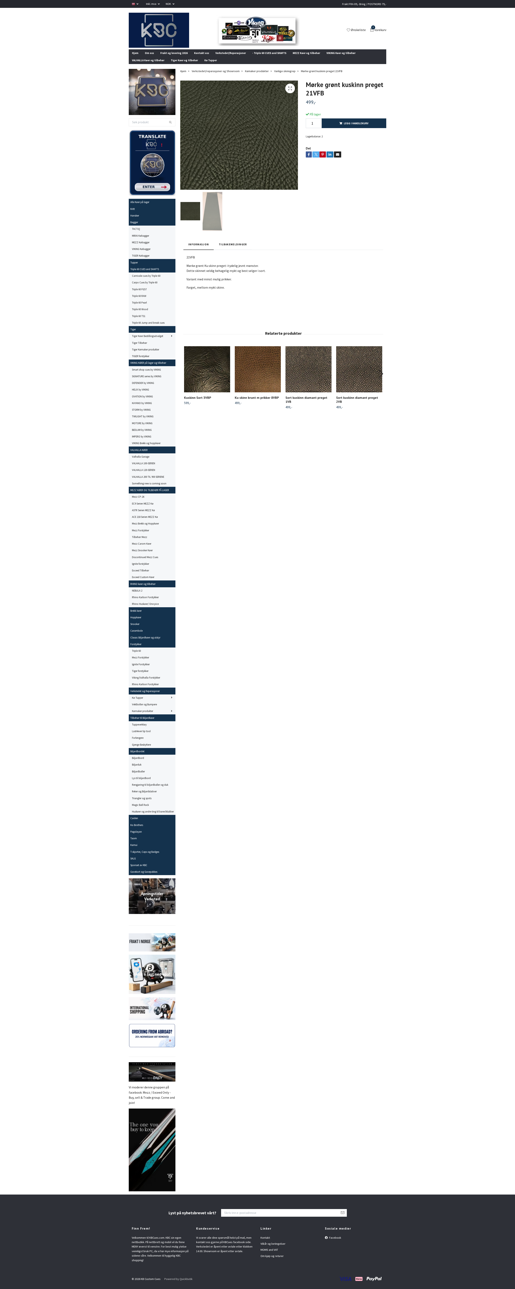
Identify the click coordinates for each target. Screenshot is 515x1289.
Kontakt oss (201, 58)
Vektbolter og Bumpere (144, 709)
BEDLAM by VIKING (142, 435)
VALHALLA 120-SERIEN (143, 475)
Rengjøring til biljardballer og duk (150, 790)
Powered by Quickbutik (178, 1284)
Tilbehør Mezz (139, 542)
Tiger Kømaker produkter (145, 354)
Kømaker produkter (142, 716)
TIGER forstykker (140, 361)
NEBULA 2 (137, 596)
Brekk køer (136, 616)
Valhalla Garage (140, 462)
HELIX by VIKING (140, 395)
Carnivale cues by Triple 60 (146, 281)
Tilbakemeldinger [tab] (233, 249)
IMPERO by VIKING (141, 441)
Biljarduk (136, 770)
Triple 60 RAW (139, 301)
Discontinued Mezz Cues (145, 562)
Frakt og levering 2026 (174, 58)
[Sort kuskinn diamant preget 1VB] (308, 374)
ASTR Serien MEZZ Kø (143, 515)
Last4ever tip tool (141, 736)
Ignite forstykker (140, 569)
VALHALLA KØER (139, 455)
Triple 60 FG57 (139, 294)
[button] (380, 379)
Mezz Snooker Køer (142, 555)
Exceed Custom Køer (143, 582)
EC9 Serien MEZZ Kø (142, 508)
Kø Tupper (210, 65)
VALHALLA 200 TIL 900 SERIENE (148, 482)
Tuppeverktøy (139, 730)
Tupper (134, 267)
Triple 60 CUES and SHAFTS (144, 274)
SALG (133, 863)
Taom (133, 843)
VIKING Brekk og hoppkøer (146, 448)
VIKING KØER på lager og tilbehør (148, 368)
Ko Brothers (136, 830)
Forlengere (137, 743)
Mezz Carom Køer (141, 549)
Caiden (134, 823)
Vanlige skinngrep (285, 76)
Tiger (133, 334)
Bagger (134, 227)
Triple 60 (136, 656)
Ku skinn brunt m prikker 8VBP (257, 403)
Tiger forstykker (140, 676)
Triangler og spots (141, 803)
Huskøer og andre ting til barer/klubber (153, 817)
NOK (169, 4)
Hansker (134, 221)
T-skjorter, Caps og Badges (144, 857)
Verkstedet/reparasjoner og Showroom (216, 76)
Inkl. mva (151, 4)
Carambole (136, 636)
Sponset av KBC (138, 870)
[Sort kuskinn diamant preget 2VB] (359, 374)
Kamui (133, 850)
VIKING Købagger (141, 254)
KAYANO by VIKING (142, 408)
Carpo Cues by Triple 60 (144, 287)
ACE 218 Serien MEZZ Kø (145, 522)
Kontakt (265, 1243)
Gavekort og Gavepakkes (143, 877)
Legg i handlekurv (356, 128)
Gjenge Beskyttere (141, 749)
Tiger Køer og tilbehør (184, 65)
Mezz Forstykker (140, 535)
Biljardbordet (137, 756)
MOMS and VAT (269, 1255)
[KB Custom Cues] (163, 33)
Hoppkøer (135, 622)
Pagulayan (136, 837)
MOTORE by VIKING (142, 428)
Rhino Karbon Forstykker (145, 602)
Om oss (149, 58)
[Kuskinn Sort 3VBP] (207, 374)
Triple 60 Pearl (139, 308)
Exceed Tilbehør (140, 575)
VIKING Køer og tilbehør (341, 58)
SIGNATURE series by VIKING (146, 381)
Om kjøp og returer (272, 1261)
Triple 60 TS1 (138, 321)
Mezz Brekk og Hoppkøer (145, 529)
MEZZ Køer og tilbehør (306, 58)
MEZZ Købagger (140, 247)
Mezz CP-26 (138, 502)
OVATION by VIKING (142, 401)
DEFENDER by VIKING (143, 388)
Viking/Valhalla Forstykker (146, 683)
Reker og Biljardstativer (144, 796)
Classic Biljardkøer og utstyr (145, 642)
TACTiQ (136, 234)
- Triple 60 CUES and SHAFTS (269, 58)
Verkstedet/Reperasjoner (230, 58)
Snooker (134, 629)
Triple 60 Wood (140, 314)
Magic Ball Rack (140, 810)
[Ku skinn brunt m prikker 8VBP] (258, 374)
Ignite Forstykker (141, 669)
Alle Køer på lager (139, 207)
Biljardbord (138, 763)
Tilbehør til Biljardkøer (142, 723)
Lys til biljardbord (141, 783)
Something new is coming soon (149, 488)
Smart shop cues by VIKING (146, 374)
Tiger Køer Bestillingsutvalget (147, 341)
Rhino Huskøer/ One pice (145, 609)
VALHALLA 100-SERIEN (143, 468)
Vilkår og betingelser (273, 1249)
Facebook (335, 1243)
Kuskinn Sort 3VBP (197, 403)
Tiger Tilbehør (139, 348)
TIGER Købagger (140, 261)
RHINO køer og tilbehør (143, 589)
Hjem (135, 58)
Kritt (132, 214)
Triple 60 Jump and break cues (148, 328)
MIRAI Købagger (140, 240)
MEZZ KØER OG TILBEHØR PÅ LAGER (149, 495)
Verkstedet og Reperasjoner (145, 696)
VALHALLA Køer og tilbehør (148, 65)
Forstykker (135, 649)
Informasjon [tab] (198, 249)
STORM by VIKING (141, 415)
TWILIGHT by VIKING (142, 421)
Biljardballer (138, 776)
